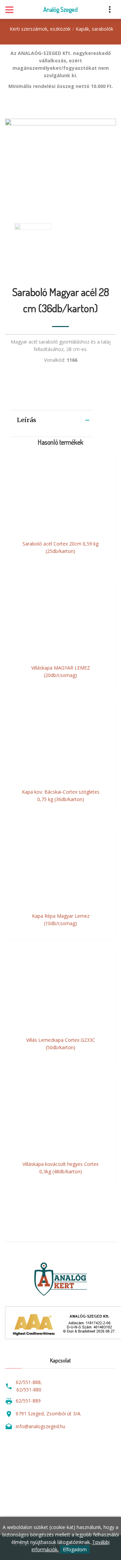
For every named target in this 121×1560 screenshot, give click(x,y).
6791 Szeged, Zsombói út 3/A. (48, 1413)
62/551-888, (29, 1382)
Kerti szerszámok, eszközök (40, 29)
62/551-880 (28, 1389)
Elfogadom (75, 1549)
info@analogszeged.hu (40, 1426)
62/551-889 (28, 1400)
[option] (60, 164)
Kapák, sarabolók (94, 29)
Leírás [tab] (26, 420)
